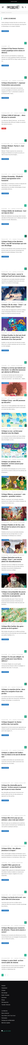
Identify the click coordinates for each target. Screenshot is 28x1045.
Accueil (3, 12)
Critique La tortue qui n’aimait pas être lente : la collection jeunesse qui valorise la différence (13, 370)
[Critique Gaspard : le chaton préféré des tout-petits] (14, 711)
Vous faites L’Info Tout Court (8, 1015)
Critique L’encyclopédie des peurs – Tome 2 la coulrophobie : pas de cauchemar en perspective (13, 594)
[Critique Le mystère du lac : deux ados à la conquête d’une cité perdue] (14, 678)
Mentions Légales (5, 1022)
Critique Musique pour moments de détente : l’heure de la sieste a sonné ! (13, 930)
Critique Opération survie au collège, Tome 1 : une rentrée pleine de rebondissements (11, 559)
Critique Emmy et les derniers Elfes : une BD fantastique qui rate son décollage (13, 243)
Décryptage (4, 992)
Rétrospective (4, 1002)
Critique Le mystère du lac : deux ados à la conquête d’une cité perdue (13, 691)
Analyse (3, 985)
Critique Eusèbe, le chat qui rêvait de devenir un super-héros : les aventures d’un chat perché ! (13, 337)
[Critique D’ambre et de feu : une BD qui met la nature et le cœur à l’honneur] (14, 514)
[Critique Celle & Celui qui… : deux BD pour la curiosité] (14, 104)
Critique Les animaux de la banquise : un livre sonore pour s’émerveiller (12, 464)
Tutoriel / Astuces (5, 1004)
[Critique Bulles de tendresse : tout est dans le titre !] (14, 200)
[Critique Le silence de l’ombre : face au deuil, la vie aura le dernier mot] (14, 741)
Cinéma (4, 128)
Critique (3, 990)
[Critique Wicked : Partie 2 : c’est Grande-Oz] (14, 135)
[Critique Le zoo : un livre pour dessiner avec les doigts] (14, 420)
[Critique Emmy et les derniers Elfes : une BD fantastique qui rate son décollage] (14, 230)
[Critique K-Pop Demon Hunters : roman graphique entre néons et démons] (14, 37)
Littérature (5, 31)
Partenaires (4, 1018)
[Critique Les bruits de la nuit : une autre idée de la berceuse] (14, 886)
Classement (4, 988)
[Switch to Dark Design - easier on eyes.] (25, 7)
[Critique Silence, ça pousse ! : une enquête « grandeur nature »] (14, 483)
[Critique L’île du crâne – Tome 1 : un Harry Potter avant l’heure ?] (14, 293)
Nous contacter (5, 1013)
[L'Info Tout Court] (13, 7)
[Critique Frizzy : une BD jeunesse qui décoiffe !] (14, 389)
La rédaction (4, 1010)
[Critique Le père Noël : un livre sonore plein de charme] (14, 949)
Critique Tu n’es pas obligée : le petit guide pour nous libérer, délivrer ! (12, 659)
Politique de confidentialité (8, 1020)
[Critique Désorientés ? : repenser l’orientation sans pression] (14, 72)
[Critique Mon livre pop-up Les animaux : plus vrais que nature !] (14, 807)
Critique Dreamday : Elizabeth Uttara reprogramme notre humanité (12, 178)
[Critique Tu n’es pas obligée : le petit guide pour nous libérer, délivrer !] (14, 646)
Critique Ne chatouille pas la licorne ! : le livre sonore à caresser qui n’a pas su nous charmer (13, 787)
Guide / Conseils (5, 995)
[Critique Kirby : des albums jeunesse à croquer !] (14, 837)
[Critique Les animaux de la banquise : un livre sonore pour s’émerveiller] (14, 450)
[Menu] (3, 7)
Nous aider (14, 1)
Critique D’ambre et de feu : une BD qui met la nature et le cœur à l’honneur (13, 527)
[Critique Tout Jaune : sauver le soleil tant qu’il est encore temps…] (14, 263)
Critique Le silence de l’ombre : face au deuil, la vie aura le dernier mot (13, 755)
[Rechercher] (23, 7)
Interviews (3, 997)
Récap (3, 1000)
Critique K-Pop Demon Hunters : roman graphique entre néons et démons (13, 50)
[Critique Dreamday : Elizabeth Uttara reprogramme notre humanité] (14, 165)
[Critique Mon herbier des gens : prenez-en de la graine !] (14, 615)
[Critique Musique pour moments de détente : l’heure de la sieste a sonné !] (14, 917)
